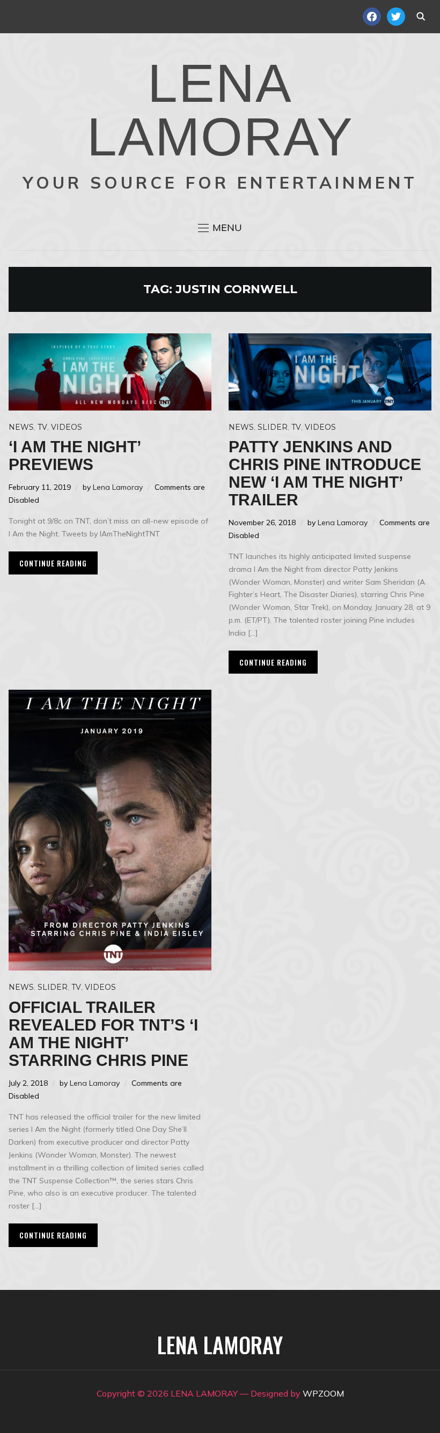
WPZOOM (323, 1393)
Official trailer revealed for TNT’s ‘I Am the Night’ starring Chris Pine (103, 1033)
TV (42, 427)
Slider (273, 427)
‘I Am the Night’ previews (74, 455)
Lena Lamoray (118, 487)
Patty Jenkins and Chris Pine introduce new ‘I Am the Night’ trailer (325, 473)
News (21, 427)
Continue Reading (53, 563)
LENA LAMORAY (220, 110)
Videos (66, 427)
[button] (220, 228)
